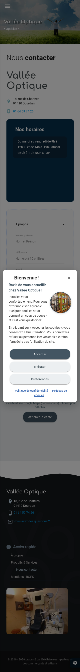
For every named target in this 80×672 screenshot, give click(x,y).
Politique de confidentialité (31, 390)
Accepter (40, 354)
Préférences (40, 379)
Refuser (40, 367)
